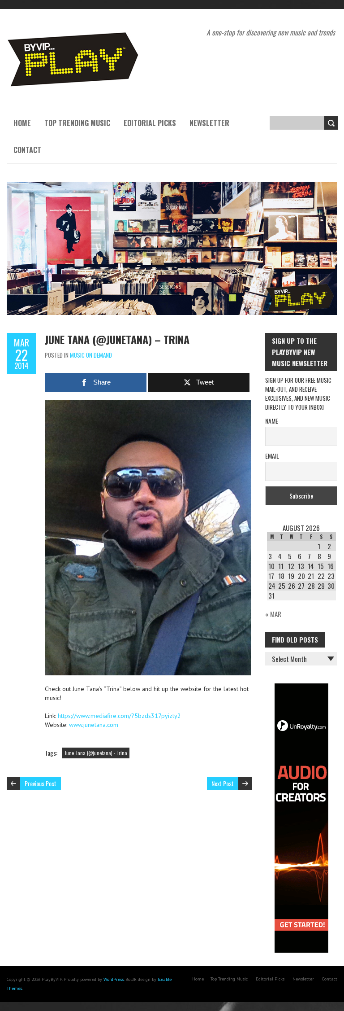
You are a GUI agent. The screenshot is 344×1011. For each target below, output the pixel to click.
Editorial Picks (150, 123)
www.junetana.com (93, 725)
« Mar (273, 614)
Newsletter (209, 123)
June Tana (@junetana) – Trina (117, 339)
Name (271, 420)
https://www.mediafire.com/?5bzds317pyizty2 (119, 716)
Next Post (222, 783)
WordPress (113, 979)
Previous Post (40, 783)
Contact (27, 149)
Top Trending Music (77, 123)
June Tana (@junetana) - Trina (95, 753)
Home (22, 123)
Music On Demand (91, 354)
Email (272, 455)
